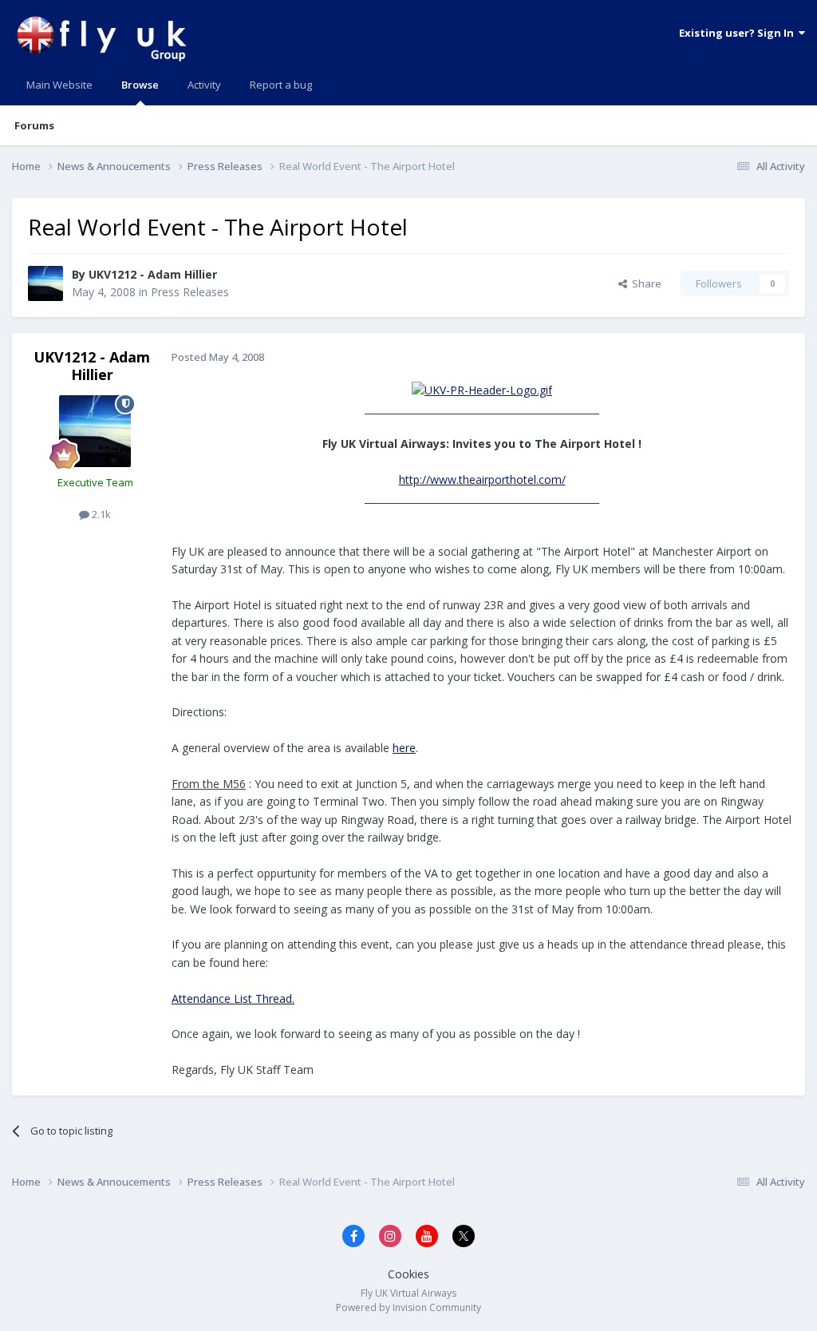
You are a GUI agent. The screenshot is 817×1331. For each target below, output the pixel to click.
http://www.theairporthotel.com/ (482, 479)
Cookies (408, 1273)
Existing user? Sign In (739, 33)
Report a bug (281, 84)
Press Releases (190, 291)
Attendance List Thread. (233, 998)
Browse (140, 84)
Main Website (59, 84)
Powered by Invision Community (408, 1307)
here (404, 747)
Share (644, 283)
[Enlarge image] (482, 389)
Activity (204, 84)
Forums (34, 125)
